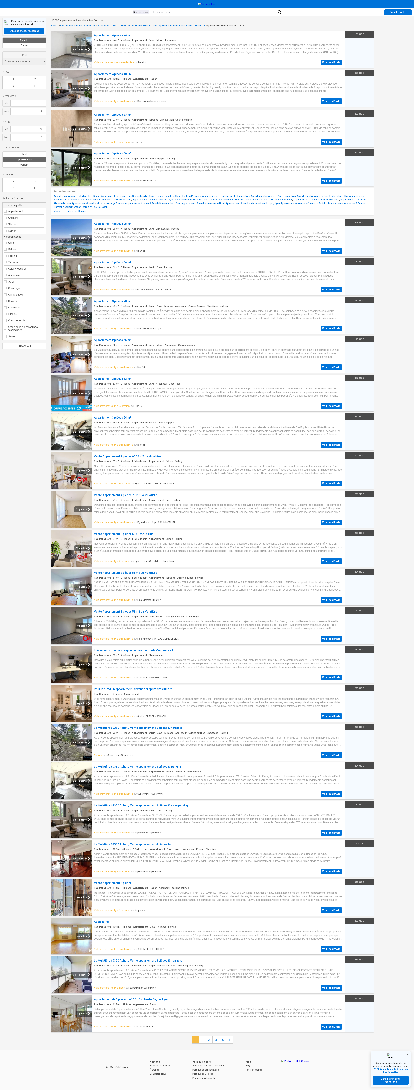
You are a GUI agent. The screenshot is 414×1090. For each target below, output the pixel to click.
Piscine (12, 314)
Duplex (12, 230)
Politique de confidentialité (205, 1069)
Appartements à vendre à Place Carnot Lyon (273, 196)
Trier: (24, 55)
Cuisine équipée (17, 268)
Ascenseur (14, 275)
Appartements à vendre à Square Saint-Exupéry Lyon (253, 203)
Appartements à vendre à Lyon (143, 25)
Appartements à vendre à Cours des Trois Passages (174, 196)
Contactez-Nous (158, 1074)
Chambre (13, 217)
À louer (24, 45)
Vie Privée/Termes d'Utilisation (208, 1065)
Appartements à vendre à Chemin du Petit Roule (305, 203)
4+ (35, 85)
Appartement (15, 211)
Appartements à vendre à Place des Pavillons (316, 199)
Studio (12, 224)
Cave (11, 242)
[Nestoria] (207, 4)
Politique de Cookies (202, 1074)
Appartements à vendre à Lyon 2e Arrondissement (182, 25)
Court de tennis (16, 320)
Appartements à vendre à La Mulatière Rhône (77, 196)
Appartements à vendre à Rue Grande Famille (124, 196)
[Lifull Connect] (295, 1070)
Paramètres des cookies (204, 1078)
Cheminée (14, 307)
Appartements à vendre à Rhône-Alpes (77, 25)
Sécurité (13, 301)
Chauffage (14, 288)
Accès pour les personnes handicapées (23, 328)
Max (6, 111)
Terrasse (13, 262)
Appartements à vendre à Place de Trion (197, 199)
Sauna (11, 336)
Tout (24, 154)
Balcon (12, 249)
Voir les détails (331, 62)
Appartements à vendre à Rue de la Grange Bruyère (98, 203)
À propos (154, 1069)
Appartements (24, 159)
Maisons (24, 165)
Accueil (54, 25)
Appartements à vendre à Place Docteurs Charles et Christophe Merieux (255, 199)
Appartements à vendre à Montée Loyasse (154, 199)
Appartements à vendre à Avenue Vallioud (203, 203)
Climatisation (15, 294)
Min (6, 103)
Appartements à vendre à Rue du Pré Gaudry (108, 199)
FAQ (248, 1065)
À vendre (24, 40)
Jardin (11, 281)
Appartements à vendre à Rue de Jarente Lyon (226, 196)
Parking (12, 255)
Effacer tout (24, 346)
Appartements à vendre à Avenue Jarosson (85, 207)
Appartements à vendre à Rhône (112, 25)
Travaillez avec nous (160, 1065)
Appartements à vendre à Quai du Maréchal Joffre (322, 196)
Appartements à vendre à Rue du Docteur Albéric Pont (152, 203)
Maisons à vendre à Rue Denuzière (71, 211)
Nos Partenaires (254, 1069)
